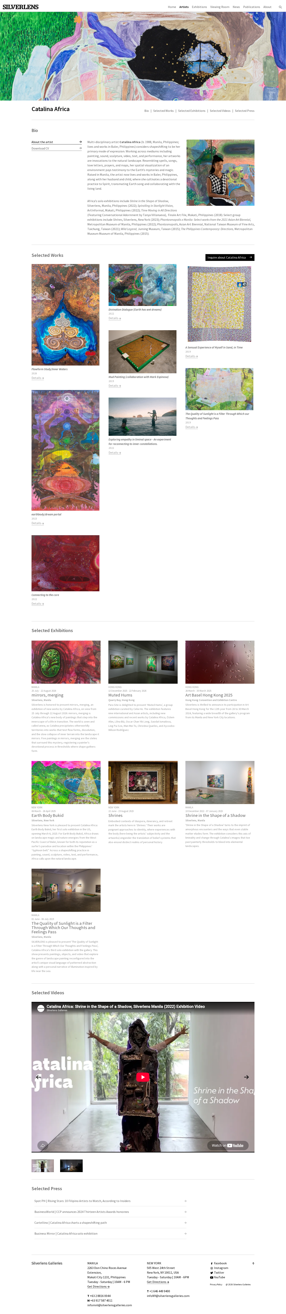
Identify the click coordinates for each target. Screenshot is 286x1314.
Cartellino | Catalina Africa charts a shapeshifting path (70, 1223)
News (236, 7)
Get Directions (97, 1286)
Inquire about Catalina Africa (227, 257)
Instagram (221, 1268)
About (267, 7)
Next (245, 189)
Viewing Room (219, 7)
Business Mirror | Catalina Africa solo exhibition (65, 1233)
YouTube (219, 1277)
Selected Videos (220, 111)
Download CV (40, 148)
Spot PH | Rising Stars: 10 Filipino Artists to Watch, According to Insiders (82, 1201)
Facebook (220, 1263)
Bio (146, 111)
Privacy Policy (216, 1284)
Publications (251, 7)
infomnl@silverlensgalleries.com (109, 1305)
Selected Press (244, 111)
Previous (96, 189)
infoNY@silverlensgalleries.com (168, 1296)
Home (172, 7)
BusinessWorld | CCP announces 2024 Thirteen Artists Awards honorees (81, 1212)
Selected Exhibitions (191, 111)
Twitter (219, 1272)
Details (37, 378)
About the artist (42, 142)
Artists (184, 7)
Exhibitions (199, 7)
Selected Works (163, 111)
